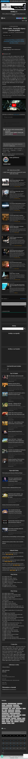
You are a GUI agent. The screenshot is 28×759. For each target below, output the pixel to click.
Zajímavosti (16, 721)
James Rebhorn (11, 155)
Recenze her (4, 716)
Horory (24, 708)
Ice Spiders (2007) (11, 597)
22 (20, 745)
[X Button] (17, 18)
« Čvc (3, 752)
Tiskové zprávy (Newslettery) (19, 720)
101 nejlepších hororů (12, 703)
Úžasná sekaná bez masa (12, 624)
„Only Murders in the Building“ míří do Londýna (13, 536)
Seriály (23, 718)
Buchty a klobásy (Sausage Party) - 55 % (15, 606)
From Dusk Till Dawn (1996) (13, 637)
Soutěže (3, 720)
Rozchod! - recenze (11, 585)
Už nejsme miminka (11, 603)
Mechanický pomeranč (12, 586)
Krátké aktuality (11, 711)
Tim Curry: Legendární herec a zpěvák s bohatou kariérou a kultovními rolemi (15, 480)
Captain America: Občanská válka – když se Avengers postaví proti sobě (17, 181)
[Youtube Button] (23, 18)
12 (10, 743)
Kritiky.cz (14, 12)
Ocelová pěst (16, 114)
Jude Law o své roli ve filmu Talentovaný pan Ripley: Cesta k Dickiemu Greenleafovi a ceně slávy (17, 285)
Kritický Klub (4, 711)
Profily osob (13, 715)
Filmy (10, 708)
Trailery (3, 721)
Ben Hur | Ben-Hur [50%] (12, 604)
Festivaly (3, 705)
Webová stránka (7, 164)
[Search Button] (26, 18)
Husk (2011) (10, 658)
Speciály (7, 720)
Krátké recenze (17, 711)
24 (3, 748)
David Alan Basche (20, 153)
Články (13, 723)
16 (24, 743)
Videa (12, 721)
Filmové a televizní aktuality (18, 245)
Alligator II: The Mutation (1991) (14, 594)
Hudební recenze (11, 710)
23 (24, 745)
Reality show (19, 715)
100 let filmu (4, 703)
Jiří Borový (6, 32)
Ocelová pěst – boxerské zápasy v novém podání (14, 29)
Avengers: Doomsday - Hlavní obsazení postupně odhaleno (16, 238)
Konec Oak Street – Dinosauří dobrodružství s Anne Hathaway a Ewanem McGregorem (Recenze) (16, 441)
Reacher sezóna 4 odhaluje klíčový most (11, 487)
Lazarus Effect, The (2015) (12, 630)
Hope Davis (4, 155)
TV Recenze (8, 721)
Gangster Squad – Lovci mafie (14, 273)
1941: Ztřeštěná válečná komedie (15, 375)
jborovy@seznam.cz (11, 689)
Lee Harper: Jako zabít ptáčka (12, 631)
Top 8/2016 (8, 632)
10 (3, 743)
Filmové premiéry (16, 707)
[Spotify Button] (24, 18)
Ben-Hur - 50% (10, 601)
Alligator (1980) (10, 593)
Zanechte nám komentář (20, 32)
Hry (2, 710)
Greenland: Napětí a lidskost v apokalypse (16, 215)
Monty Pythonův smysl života (15, 431)
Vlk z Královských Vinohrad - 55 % (14, 622)
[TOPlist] (4, 728)
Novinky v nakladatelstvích (15, 713)
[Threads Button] (20, 18)
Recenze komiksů (16, 716)
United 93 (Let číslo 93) (12, 579)
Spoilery (11, 720)
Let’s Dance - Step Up (11, 578)
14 (17, 743)
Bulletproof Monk (16, 660)
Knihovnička (17, 710)
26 (10, 748)
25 (6, 748)
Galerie (13, 708)
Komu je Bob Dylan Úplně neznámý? (16, 262)
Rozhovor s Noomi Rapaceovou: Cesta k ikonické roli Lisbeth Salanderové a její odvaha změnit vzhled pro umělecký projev (13, 569)
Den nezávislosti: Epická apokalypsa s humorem (17, 203)
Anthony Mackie (11, 153)
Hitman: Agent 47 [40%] (7, 654)
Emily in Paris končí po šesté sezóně (10, 504)
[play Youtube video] (14, 105)
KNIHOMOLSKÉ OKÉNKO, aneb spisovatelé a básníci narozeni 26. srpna (15, 495)
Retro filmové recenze (14, 26)
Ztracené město (10, 581)
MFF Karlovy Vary (5, 713)
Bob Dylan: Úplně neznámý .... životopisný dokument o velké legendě (16, 227)
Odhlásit (8, 667)
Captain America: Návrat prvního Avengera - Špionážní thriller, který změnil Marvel (17, 251)
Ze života (8, 723)
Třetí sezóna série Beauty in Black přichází (12, 473)
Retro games (13, 718)
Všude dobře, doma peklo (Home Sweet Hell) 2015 (12, 556)
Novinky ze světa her (5, 715)
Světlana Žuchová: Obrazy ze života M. (15, 617)
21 (17, 745)
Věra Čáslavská (10, 628)
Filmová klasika (9, 705)
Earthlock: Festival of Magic (12, 634)
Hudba (6, 710)
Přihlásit (4, 667)
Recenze (23, 715)
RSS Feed (4, 671)
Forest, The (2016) (11, 613)
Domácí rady (19, 703)
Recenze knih (10, 716)
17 (3, 745)
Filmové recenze (16, 232)
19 (10, 745)
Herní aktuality (18, 708)
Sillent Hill (9, 576)
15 (20, 743)
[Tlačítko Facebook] (18, 18)
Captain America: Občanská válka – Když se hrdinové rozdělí (17, 192)
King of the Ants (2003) (19, 657)
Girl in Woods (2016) (11, 618)
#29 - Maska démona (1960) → (14, 170)
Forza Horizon (10, 635)
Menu (4, 18)
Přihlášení (23, 298)
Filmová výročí (16, 705)
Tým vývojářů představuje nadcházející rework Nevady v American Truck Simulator (15, 511)
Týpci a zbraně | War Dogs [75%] (14, 596)
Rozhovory (19, 718)
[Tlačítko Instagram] (21, 18)
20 (14, 745)
